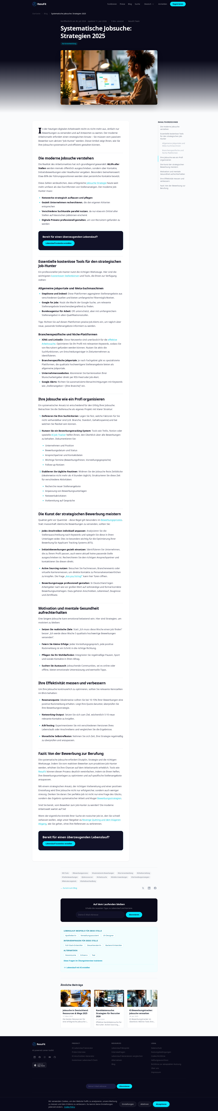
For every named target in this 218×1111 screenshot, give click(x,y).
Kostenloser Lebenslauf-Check (84, 1060)
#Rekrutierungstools (69, 881)
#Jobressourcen (87, 877)
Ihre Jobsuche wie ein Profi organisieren (171, 158)
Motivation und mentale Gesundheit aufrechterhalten (172, 172)
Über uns (155, 1068)
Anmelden (162, 4)
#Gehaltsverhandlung (88, 881)
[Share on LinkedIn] (149, 888)
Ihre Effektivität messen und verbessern (172, 179)
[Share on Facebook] (155, 888)
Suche (137, 4)
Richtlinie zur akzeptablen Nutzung (166, 1064)
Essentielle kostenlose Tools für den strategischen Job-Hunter (172, 136)
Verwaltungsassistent (90, 935)
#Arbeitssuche (102, 877)
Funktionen (112, 4)
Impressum (156, 1072)
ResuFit (42, 771)
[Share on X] (143, 888)
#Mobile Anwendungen (119, 877)
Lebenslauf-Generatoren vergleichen (127, 1056)
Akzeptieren (161, 1104)
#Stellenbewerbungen (70, 877)
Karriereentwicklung (69, 44)
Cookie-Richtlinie (158, 1056)
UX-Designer (108, 935)
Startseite (36, 13)
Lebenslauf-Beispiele (120, 1048)
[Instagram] (44, 1057)
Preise (122, 4)
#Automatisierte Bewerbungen (103, 873)
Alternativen (117, 1060)
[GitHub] (54, 1057)
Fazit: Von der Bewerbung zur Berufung (172, 186)
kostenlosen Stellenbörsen (65, 275)
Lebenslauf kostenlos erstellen (59, 243)
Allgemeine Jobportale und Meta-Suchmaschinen (173, 144)
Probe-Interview (78, 1052)
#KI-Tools (65, 873)
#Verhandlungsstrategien (140, 877)
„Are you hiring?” (74, 576)
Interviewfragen (118, 1052)
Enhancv (84, 955)
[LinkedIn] (34, 1057)
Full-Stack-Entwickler (74, 945)
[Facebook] (39, 1057)
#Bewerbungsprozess (80, 873)
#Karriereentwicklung (125, 873)
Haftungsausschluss (159, 1060)
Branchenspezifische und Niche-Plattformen (173, 151)
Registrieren (178, 4)
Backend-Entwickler (113, 945)
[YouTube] (49, 1057)
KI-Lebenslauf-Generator (82, 1048)
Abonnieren (134, 914)
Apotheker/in (70, 935)
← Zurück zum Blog (69, 888)
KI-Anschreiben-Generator (83, 1056)
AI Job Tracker (58, 434)
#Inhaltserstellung (143, 873)
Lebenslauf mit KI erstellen (78, 967)
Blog (130, 4)
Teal (93, 955)
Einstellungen (128, 1104)
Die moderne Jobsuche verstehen (169, 127)
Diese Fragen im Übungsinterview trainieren (83, 960)
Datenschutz (156, 1048)
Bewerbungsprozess (111, 519)
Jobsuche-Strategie (96, 182)
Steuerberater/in (94, 945)
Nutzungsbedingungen (161, 1052)
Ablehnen (145, 1104)
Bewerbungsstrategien (109, 798)
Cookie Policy (69, 1107)
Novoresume (70, 955)
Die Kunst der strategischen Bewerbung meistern (172, 165)
